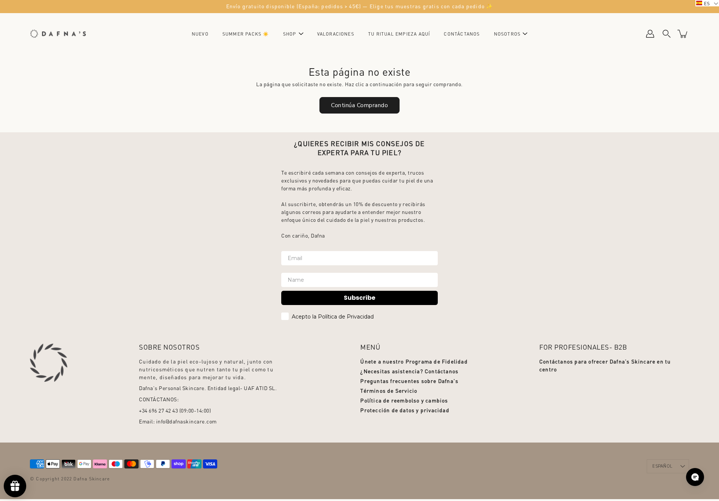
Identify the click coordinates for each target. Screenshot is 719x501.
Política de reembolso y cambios (404, 400)
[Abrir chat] (695, 477)
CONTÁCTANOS (462, 34)
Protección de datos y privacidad (404, 410)
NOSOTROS (507, 34)
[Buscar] (667, 34)
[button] (707, 3)
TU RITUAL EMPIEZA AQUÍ (399, 34)
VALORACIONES (335, 34)
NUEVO (200, 34)
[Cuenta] (650, 34)
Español (662, 466)
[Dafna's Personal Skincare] (58, 33)
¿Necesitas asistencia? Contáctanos (409, 371)
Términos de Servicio (388, 390)
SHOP (290, 34)
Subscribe (359, 297)
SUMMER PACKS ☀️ (245, 34)
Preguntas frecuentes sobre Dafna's (409, 380)
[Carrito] (683, 34)
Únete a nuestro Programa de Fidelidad (413, 361)
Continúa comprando (359, 105)
